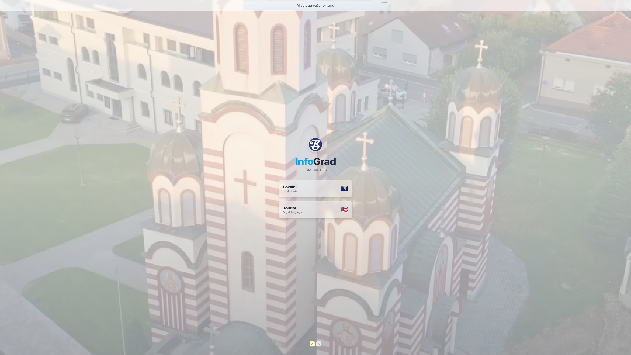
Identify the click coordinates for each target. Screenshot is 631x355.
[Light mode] (312, 343)
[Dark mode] (318, 343)
